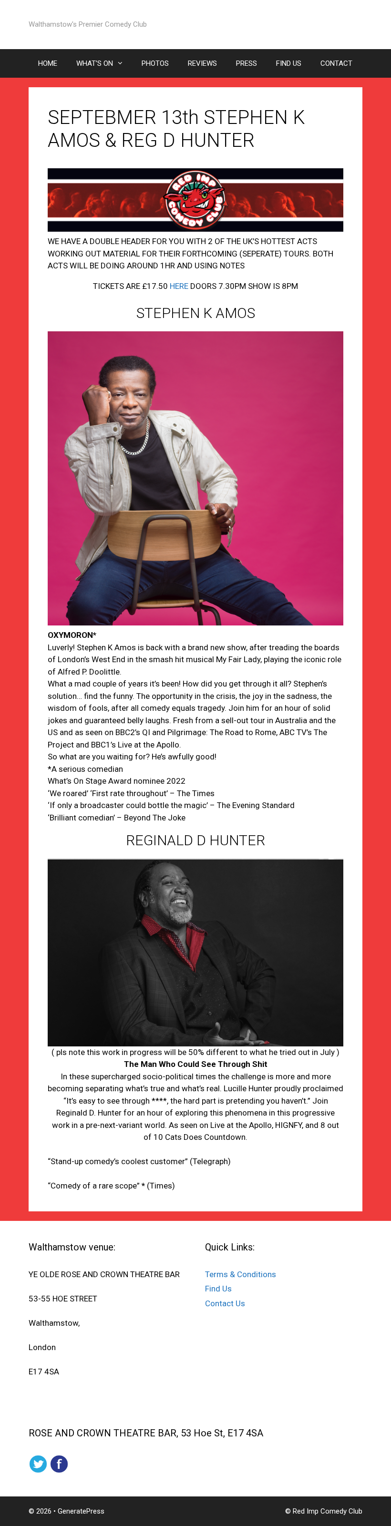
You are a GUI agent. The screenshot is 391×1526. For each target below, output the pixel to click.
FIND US (288, 63)
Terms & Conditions (240, 1274)
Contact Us (225, 1303)
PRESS (246, 63)
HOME (47, 63)
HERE (180, 286)
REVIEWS (202, 63)
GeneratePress (81, 1511)
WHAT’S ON (94, 63)
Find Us (218, 1288)
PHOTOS (155, 63)
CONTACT (336, 63)
